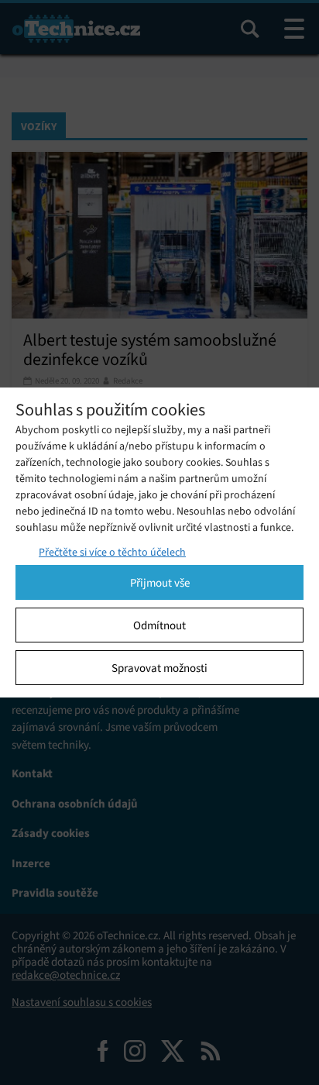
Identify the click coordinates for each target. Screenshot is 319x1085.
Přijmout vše (160, 583)
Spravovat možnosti (159, 668)
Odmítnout (159, 625)
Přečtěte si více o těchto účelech (112, 552)
